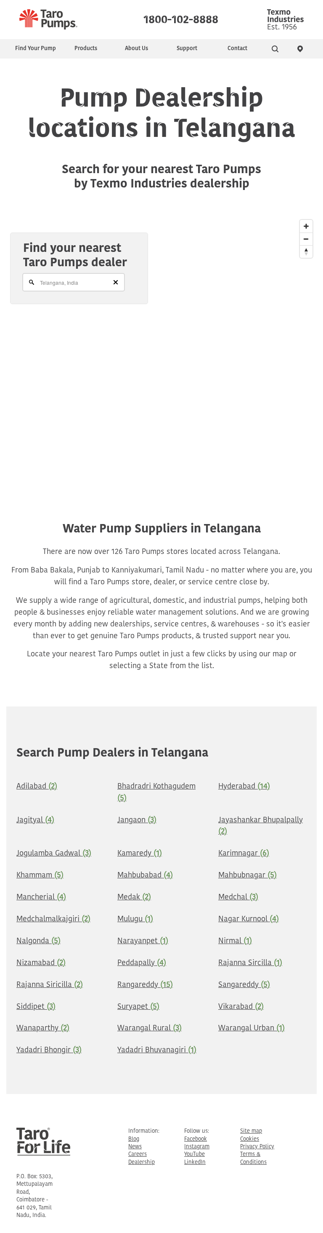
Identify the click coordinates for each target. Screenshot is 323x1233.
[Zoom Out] (306, 239)
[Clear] (115, 282)
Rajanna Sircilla (250, 963)
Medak (134, 897)
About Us (136, 48)
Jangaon (136, 820)
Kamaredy (139, 854)
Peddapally (141, 963)
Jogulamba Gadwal (53, 854)
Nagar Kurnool (248, 919)
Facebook (195, 1139)
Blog (133, 1139)
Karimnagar (243, 854)
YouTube (194, 1154)
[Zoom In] (306, 226)
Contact (237, 48)
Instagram (196, 1147)
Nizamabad (41, 963)
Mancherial (41, 897)
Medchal (238, 897)
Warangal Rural (149, 1028)
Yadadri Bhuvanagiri (156, 1050)
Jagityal (35, 820)
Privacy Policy (257, 1147)
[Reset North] (306, 251)
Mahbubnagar (247, 876)
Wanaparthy (42, 1028)
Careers (137, 1154)
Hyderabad (244, 787)
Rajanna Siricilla (49, 985)
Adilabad (36, 787)
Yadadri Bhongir (49, 1050)
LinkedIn (195, 1162)
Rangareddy (145, 985)
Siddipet (36, 1007)
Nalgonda (38, 941)
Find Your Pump (35, 48)
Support (187, 48)
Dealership (141, 1162)
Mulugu (135, 919)
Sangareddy (244, 985)
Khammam (40, 876)
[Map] (161, 349)
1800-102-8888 (180, 17)
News (135, 1147)
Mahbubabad (145, 876)
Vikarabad (241, 1007)
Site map (251, 1131)
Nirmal (235, 941)
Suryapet (138, 1007)
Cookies (249, 1139)
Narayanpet (142, 941)
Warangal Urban (251, 1028)
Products (85, 48)
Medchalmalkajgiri (53, 919)
